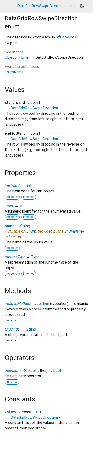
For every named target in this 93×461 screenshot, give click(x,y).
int (29, 185)
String (25, 226)
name (9, 226)
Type (35, 257)
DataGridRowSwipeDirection (34, 108)
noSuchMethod (17, 303)
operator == (14, 370)
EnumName (14, 72)
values (10, 412)
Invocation (40, 303)
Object (10, 57)
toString (11, 329)
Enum (25, 57)
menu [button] (8, 6)
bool (57, 370)
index (9, 206)
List (35, 412)
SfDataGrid (65, 37)
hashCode (13, 185)
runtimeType (15, 257)
